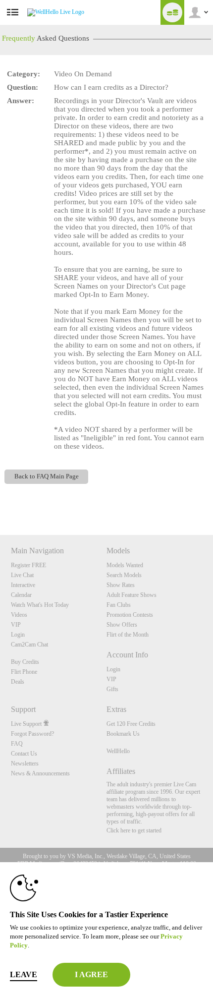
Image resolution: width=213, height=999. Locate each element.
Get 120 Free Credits (131, 723)
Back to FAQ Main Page (46, 476)
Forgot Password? (32, 733)
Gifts (112, 689)
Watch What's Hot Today (40, 604)
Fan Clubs (118, 604)
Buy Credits (25, 661)
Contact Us (24, 753)
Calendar (21, 594)
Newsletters (25, 763)
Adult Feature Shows (131, 594)
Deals (17, 681)
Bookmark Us (123, 733)
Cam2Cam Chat (29, 644)
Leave (23, 974)
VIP (16, 624)
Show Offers (121, 624)
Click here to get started (133, 830)
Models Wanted (124, 565)
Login (18, 634)
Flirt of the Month (127, 634)
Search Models (124, 575)
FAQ (17, 743)
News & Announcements (40, 773)
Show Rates (120, 585)
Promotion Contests (129, 614)
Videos (19, 614)
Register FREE (28, 565)
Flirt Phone (24, 671)
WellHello (118, 751)
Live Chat (22, 575)
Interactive (23, 585)
